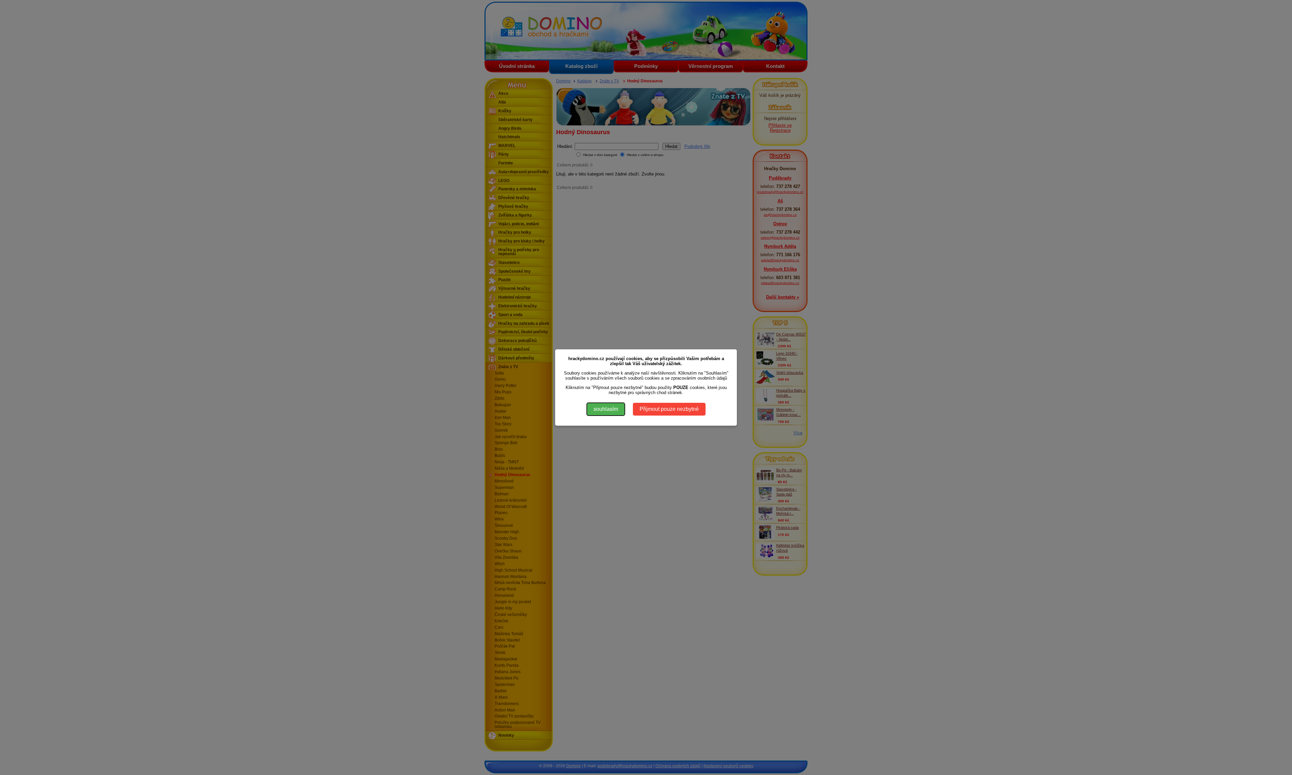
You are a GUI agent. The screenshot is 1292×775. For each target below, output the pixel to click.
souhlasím (606, 409)
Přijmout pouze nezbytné (669, 409)
